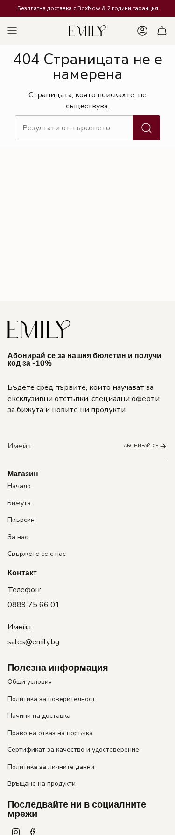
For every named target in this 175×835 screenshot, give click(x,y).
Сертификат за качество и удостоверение (73, 749)
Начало (19, 485)
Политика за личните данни (50, 766)
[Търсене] (146, 127)
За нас (17, 537)
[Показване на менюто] (12, 30)
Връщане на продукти (41, 783)
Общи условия (29, 681)
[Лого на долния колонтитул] (38, 329)
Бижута (19, 503)
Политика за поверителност (51, 699)
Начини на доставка (38, 715)
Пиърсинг (22, 519)
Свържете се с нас (36, 553)
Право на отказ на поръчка (50, 732)
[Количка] (162, 30)
